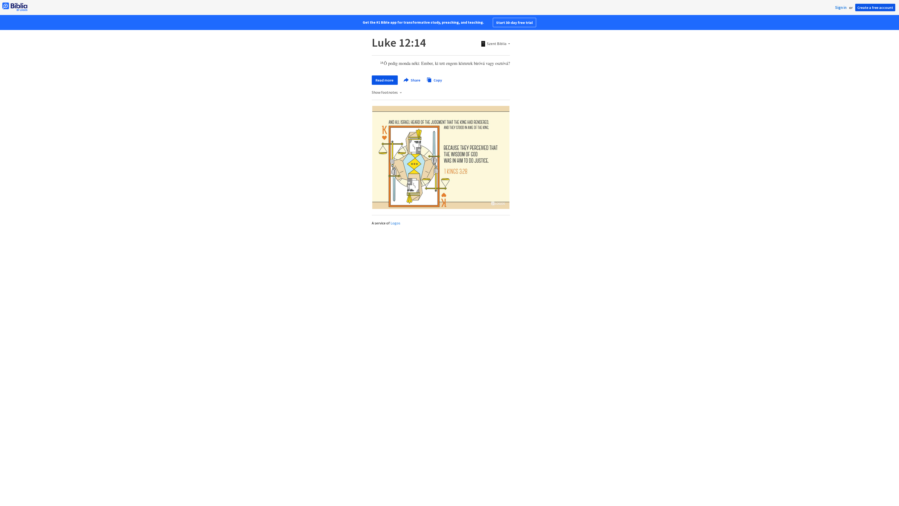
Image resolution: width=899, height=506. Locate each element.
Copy (437, 80)
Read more (385, 80)
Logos (395, 223)
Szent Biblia (496, 44)
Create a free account (875, 7)
